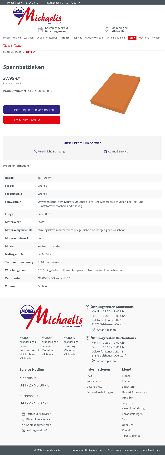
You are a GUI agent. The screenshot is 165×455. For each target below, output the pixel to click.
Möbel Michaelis (12, 51)
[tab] (17, 165)
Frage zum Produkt (27, 120)
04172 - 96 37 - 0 (71, 2)
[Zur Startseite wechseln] (37, 15)
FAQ (89, 376)
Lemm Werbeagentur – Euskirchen (141, 450)
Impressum (94, 381)
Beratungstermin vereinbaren (33, 110)
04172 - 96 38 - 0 (29, 2)
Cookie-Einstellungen (100, 392)
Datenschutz (94, 386)
